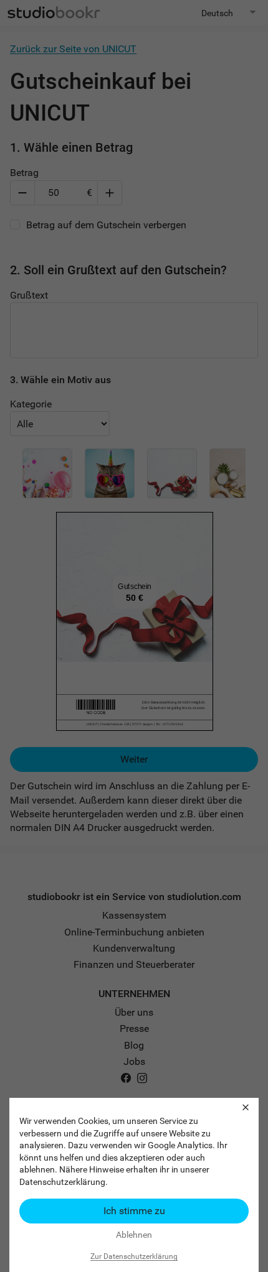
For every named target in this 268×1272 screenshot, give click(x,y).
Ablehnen (134, 1235)
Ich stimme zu (134, 1211)
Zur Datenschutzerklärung (134, 1256)
